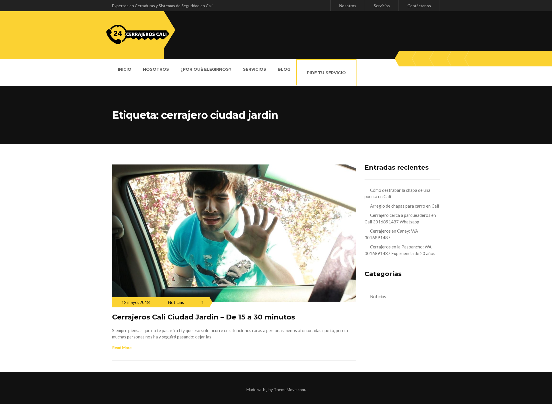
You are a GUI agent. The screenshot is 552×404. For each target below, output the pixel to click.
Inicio (124, 69)
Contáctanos (419, 5)
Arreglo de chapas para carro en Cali (404, 205)
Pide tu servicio (326, 72)
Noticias (176, 302)
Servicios (382, 5)
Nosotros (347, 5)
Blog (284, 69)
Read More (122, 347)
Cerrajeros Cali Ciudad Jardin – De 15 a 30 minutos (203, 317)
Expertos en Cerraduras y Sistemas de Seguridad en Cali (162, 5)
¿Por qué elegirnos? (206, 69)
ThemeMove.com (289, 389)
